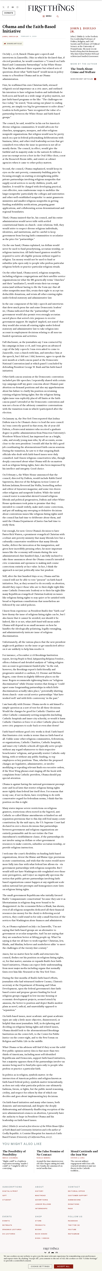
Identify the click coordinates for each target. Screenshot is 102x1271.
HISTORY (39, 1191)
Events (6, 1221)
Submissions (74, 1200)
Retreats (7, 1225)
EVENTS (7, 1217)
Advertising (41, 1200)
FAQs (70, 1208)
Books (38, 1229)
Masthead (40, 1195)
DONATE (8, 13)
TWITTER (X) (74, 1225)
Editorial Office (76, 1191)
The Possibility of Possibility (14, 1152)
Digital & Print (10, 1191)
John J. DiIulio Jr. (10, 36)
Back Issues (41, 1234)
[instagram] (17, 7)
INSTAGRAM (73, 1234)
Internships (41, 1208)
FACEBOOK (73, 1221)
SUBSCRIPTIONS (12, 1187)
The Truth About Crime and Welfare (83, 70)
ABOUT (39, 1187)
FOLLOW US (75, 1217)
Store (38, 1221)
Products (40, 1225)
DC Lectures (8, 1234)
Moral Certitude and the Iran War (84, 1152)
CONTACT (74, 1187)
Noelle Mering (44, 1158)
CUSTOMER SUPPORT (78, 1195)
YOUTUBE (72, 1229)
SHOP (38, 1217)
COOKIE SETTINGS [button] (40, 1266)
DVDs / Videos (42, 1238)
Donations (73, 1204)
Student (6, 1200)
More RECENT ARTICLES (82, 79)
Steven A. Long (78, 1158)
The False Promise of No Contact (50, 1152)
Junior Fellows (43, 1204)
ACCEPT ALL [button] (63, 1266)
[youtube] (13, 7)
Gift (4, 1195)
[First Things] (51, 8)
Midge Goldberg (10, 1158)
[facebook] (8, 7)
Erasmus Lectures (11, 1229)
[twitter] (3, 7)
